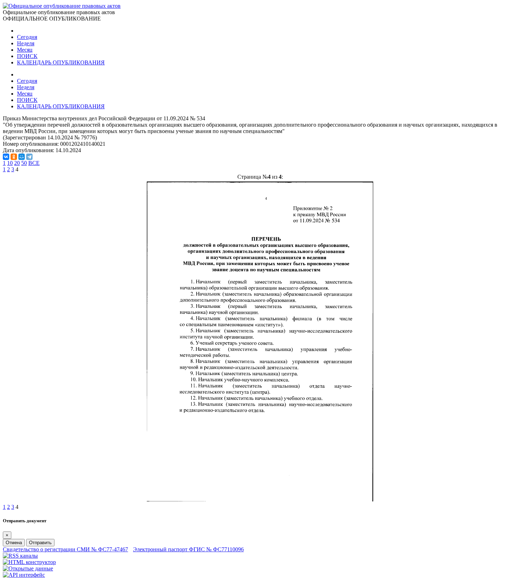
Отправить (40, 542)
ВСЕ (34, 163)
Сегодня (27, 37)
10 (10, 163)
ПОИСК (27, 56)
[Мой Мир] (21, 157)
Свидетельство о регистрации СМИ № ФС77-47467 (65, 549)
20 (17, 163)
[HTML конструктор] (29, 562)
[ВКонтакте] (6, 157)
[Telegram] (29, 157)
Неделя (25, 43)
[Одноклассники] (14, 157)
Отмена (14, 542)
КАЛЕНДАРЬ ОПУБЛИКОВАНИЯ (61, 62)
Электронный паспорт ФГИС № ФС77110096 (188, 549)
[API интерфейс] (24, 575)
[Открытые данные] (28, 568)
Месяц (25, 50)
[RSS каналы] (20, 556)
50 (24, 163)
